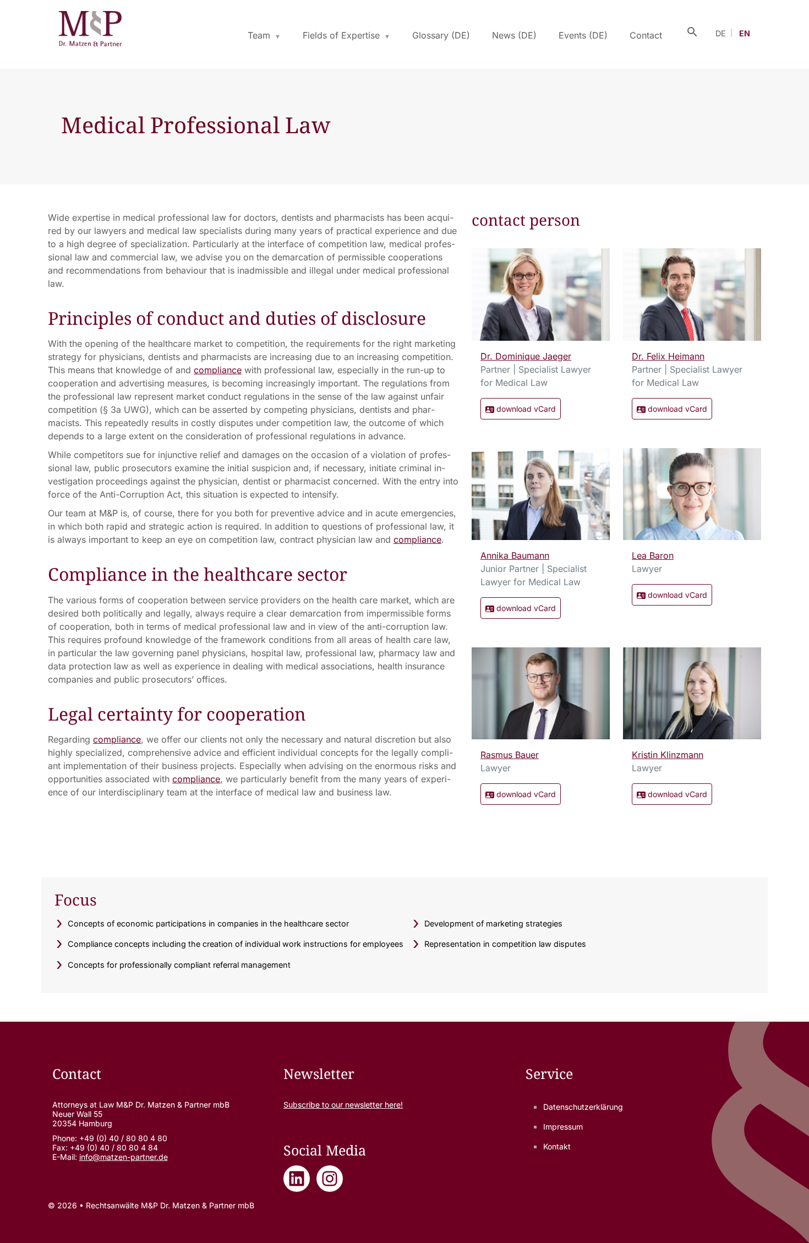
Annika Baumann (514, 555)
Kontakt (557, 1146)
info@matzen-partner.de (123, 1157)
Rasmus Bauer (509, 754)
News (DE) (514, 35)
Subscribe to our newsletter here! (343, 1104)
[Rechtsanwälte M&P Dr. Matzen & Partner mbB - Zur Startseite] (89, 31)
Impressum (563, 1126)
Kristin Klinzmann (667, 754)
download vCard (525, 408)
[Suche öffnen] (692, 31)
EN (744, 33)
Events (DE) (583, 35)
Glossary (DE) (441, 35)
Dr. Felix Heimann (668, 356)
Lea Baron (653, 555)
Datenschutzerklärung (583, 1106)
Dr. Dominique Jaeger (525, 356)
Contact (646, 35)
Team (259, 35)
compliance (218, 369)
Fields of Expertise (341, 35)
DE (720, 33)
